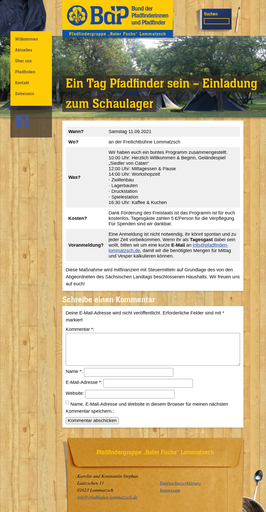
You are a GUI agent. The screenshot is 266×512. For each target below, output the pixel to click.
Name (73, 371)
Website (74, 393)
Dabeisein (24, 93)
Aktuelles (23, 49)
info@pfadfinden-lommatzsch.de (107, 497)
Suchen (211, 13)
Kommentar (79, 329)
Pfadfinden (25, 71)
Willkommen (26, 39)
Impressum (170, 490)
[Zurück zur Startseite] (117, 15)
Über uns (23, 60)
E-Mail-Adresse (83, 382)
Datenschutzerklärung (180, 483)
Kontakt (22, 82)
